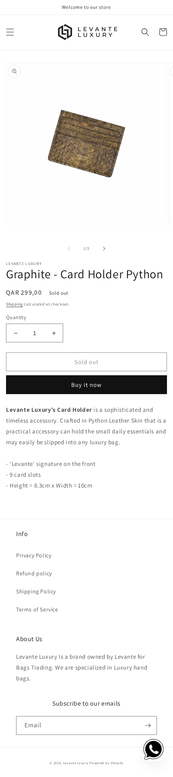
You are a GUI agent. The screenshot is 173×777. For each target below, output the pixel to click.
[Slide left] (69, 248)
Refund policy (34, 573)
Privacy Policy (33, 555)
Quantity (16, 317)
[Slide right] (104, 248)
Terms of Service (37, 609)
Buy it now (86, 384)
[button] (10, 32)
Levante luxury (76, 763)
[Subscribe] (148, 725)
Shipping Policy (36, 591)
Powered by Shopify (106, 763)
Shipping (14, 304)
